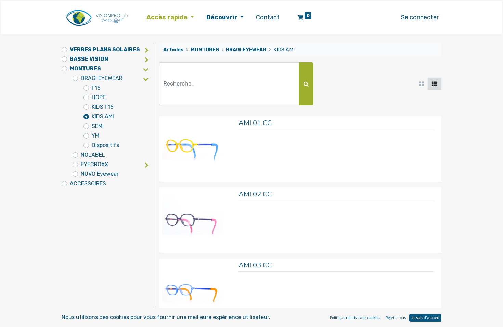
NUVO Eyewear (100, 174)
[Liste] (434, 84)
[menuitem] (267, 17)
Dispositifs (105, 145)
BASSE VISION (89, 59)
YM (95, 135)
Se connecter (420, 17)
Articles (173, 50)
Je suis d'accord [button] (425, 317)
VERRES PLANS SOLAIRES (105, 49)
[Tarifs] (421, 84)
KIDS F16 (103, 107)
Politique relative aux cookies (355, 317)
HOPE (99, 97)
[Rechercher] (306, 83)
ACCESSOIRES (88, 183)
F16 (96, 87)
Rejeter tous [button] (396, 317)
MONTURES (85, 68)
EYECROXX (94, 164)
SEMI (98, 126)
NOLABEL (93, 155)
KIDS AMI (103, 116)
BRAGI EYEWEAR (101, 78)
